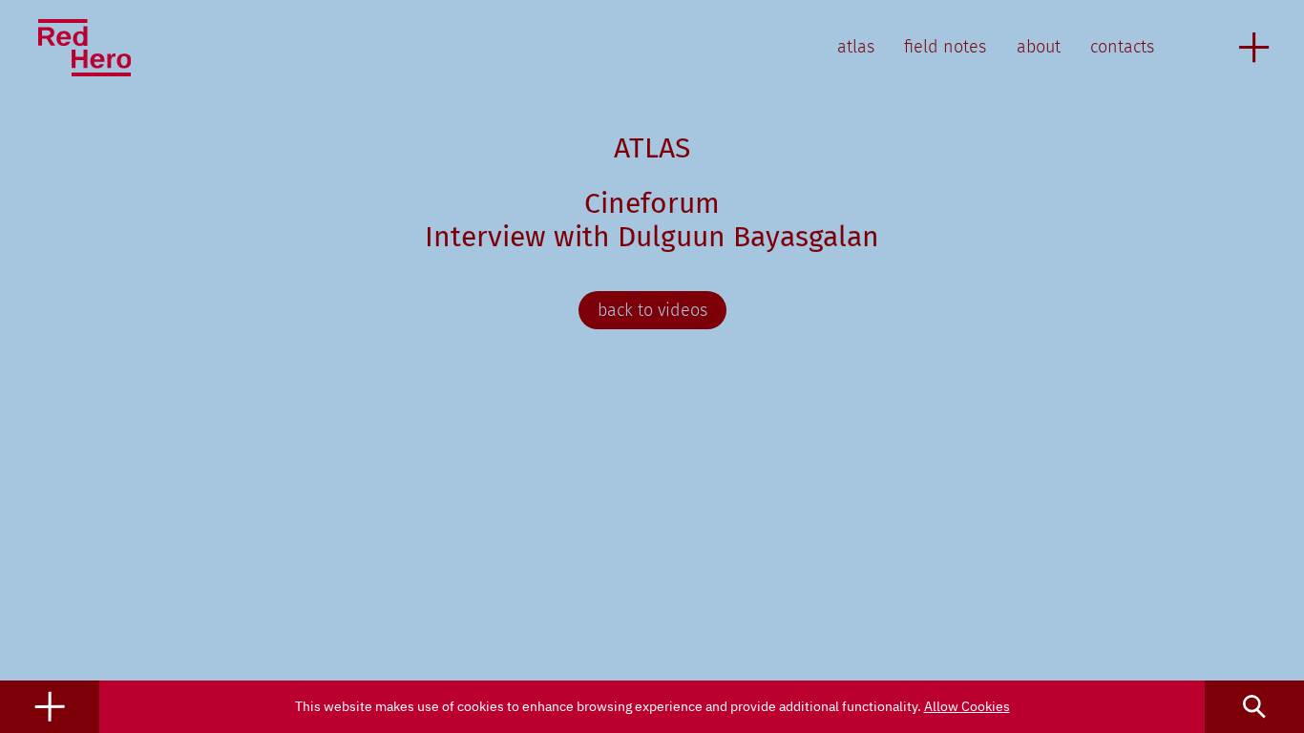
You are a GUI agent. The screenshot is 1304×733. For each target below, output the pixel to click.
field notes (945, 46)
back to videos (652, 310)
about (1039, 46)
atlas (855, 46)
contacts (1122, 46)
